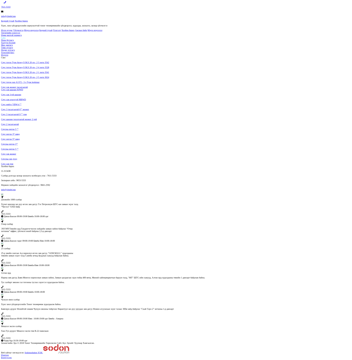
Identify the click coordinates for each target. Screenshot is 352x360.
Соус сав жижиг (8, 154)
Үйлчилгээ (18, 30)
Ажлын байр (81, 30)
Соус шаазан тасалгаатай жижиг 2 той (19, 119)
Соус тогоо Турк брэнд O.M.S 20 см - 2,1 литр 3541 (25, 72)
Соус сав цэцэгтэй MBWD (13, 99)
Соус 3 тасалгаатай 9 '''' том (14, 114)
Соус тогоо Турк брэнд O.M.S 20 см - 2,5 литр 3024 (25, 77)
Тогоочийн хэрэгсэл (10, 33)
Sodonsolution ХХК (34, 352)
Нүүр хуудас (7, 30)
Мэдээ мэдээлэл (31, 30)
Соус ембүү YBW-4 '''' (11, 104)
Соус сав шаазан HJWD (12, 89)
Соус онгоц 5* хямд (10, 139)
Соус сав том (7, 164)
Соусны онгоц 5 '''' (9, 129)
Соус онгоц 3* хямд (10, 134)
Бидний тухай (7, 21)
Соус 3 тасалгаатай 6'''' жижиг (15, 109)
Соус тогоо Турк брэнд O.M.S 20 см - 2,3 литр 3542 (25, 62)
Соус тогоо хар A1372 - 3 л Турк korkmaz (20, 82)
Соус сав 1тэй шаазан (11, 94)
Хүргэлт (57, 30)
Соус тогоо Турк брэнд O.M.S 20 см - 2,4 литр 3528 (25, 67)
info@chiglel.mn (8, 16)
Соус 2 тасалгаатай (10, 124)
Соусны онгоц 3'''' (9, 144)
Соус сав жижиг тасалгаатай (14, 87)
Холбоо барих (21, 21)
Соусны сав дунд (9, 159)
